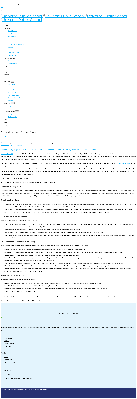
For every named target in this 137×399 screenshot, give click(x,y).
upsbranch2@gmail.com (12, 383)
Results (6, 66)
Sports (10, 61)
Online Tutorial (8, 69)
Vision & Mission (13, 36)
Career (6, 367)
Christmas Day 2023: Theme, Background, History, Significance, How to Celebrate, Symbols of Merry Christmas (48, 150)
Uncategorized (5, 145)
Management (12, 39)
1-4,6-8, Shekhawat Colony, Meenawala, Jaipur (19, 378)
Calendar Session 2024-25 (16, 44)
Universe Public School (123, 163)
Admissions (7, 50)
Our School (7, 28)
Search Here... (22, 4)
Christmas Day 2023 (7, 154)
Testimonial (11, 47)
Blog (5, 72)
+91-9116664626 (15, 381)
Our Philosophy (12, 31)
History (10, 33)
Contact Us (7, 74)
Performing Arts (12, 63)
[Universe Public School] (64, 18)
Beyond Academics (9, 58)
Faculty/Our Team (13, 41)
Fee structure (12, 55)
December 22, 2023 (16, 145)
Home (6, 25)
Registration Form (13, 52)
